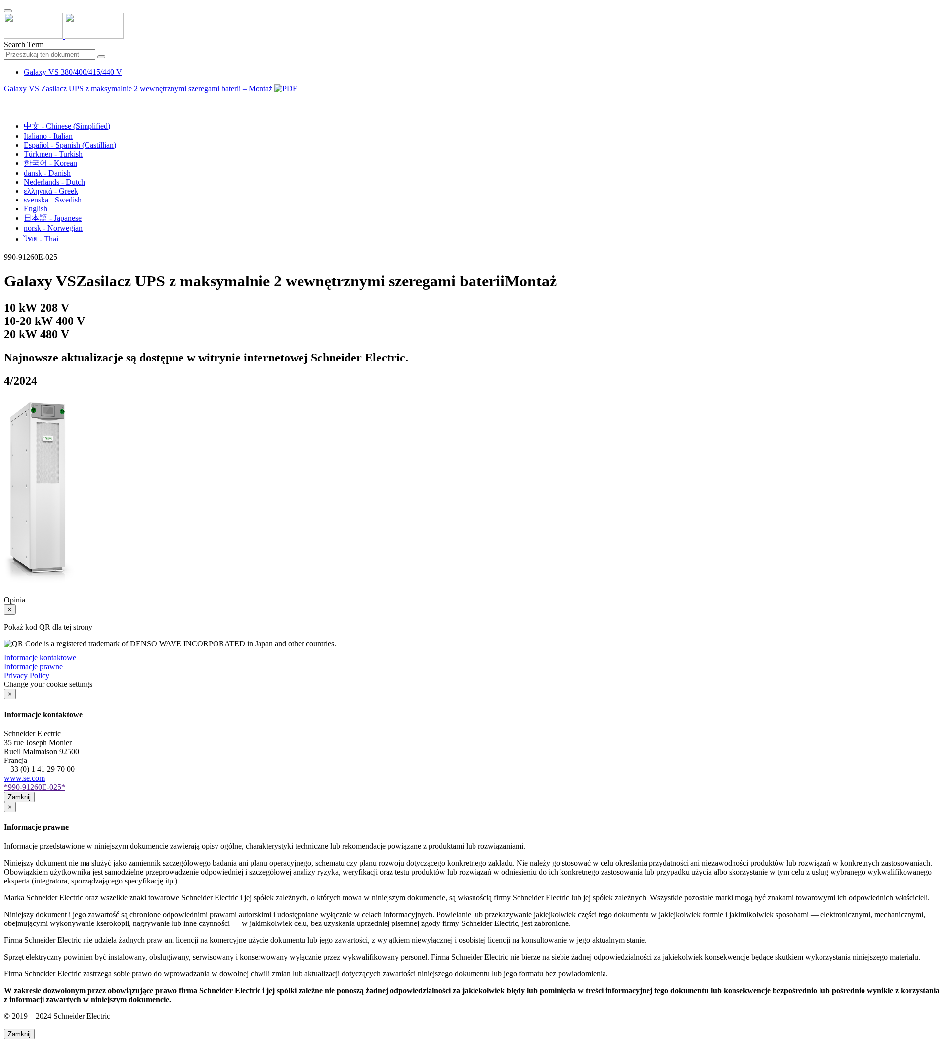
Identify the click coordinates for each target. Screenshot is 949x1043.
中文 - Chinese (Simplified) (67, 126)
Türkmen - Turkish (53, 154)
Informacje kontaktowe (40, 657)
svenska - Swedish (53, 200)
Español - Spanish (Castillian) (70, 145)
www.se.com (24, 778)
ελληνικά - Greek (51, 191)
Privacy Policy (26, 675)
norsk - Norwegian (53, 228)
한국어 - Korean (50, 163)
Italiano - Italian (48, 136)
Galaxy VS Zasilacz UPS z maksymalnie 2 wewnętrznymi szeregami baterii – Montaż (139, 88)
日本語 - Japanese (53, 218)
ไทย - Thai (41, 239)
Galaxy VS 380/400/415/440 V (73, 72)
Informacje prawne (33, 666)
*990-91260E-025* (34, 787)
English (35, 208)
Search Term (23, 44)
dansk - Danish (47, 173)
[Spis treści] (8, 100)
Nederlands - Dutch (54, 182)
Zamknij (19, 797)
